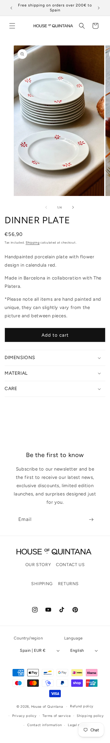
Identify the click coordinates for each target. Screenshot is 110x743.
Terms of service (56, 716)
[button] (12, 26)
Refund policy (82, 706)
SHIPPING (42, 583)
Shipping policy (90, 716)
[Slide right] (73, 207)
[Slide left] (46, 207)
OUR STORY (38, 564)
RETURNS (68, 583)
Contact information (44, 725)
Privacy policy (24, 716)
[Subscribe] (91, 519)
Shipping (33, 242)
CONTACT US (70, 564)
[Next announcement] (98, 8)
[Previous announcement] (11, 8)
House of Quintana (47, 707)
